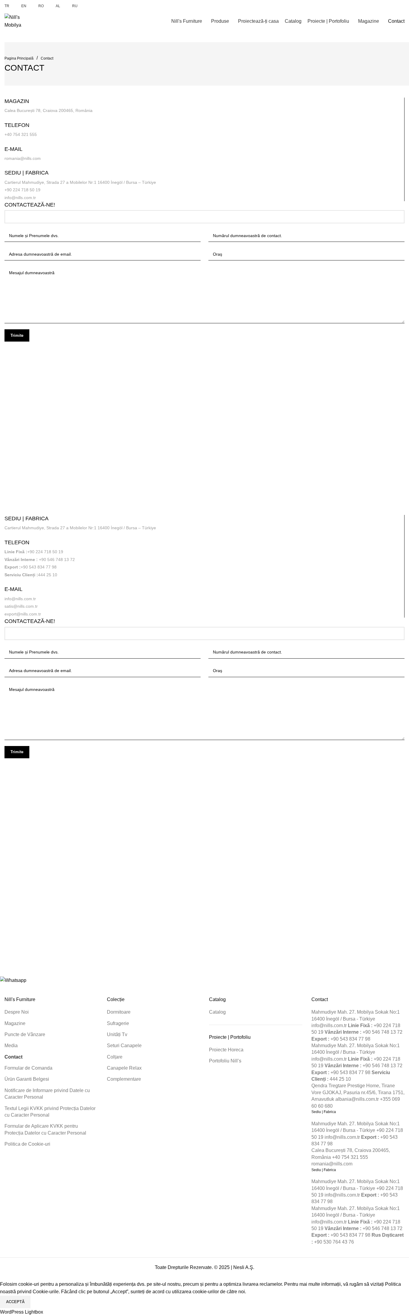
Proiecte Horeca (226, 1049)
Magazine (14, 1023)
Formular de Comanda (28, 1068)
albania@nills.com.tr (357, 1099)
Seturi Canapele (124, 1045)
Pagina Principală (19, 58)
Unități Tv (117, 1034)
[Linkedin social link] (401, 6)
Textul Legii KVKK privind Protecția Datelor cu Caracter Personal (50, 1112)
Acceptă (15, 1302)
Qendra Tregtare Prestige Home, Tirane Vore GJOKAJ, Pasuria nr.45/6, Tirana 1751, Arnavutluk (358, 1092)
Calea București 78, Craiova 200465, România (48, 110)
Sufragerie (118, 1023)
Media (11, 1045)
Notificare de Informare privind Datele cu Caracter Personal (47, 1094)
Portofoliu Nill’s (225, 1060)
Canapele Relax (124, 1068)
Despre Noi (16, 1012)
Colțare (114, 1056)
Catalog (217, 1012)
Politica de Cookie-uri (27, 1144)
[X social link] (373, 6)
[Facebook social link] (366, 6)
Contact (47, 58)
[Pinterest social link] (394, 6)
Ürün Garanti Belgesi (26, 1079)
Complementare (124, 1079)
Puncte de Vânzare (24, 1034)
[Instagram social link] (380, 6)
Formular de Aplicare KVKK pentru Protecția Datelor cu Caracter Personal (45, 1129)
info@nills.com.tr (329, 1025)
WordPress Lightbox (21, 1312)
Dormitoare (119, 1012)
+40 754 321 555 (20, 134)
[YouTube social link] (387, 6)
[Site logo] (19, 20)
